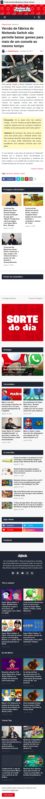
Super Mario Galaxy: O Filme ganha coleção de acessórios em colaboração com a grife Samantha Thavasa (32, 637)
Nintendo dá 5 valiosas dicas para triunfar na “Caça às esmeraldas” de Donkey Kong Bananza (33, 772)
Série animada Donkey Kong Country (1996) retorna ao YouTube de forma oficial (32, 706)
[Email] (31, 179)
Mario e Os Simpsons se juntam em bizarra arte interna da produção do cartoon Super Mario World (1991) (11, 707)
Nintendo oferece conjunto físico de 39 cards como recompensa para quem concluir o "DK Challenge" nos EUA (28, 482)
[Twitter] (18, 179)
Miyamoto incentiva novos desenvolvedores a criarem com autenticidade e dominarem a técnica (11, 744)
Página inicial (6, 24)
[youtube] (22, 573)
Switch (22, 173)
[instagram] (27, 573)
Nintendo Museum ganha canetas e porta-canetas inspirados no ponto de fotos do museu (27, 471)
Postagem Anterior (9, 298)
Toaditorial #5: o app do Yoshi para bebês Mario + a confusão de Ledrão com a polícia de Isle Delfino (11, 773)
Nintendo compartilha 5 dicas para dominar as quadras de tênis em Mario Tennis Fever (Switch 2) (32, 744)
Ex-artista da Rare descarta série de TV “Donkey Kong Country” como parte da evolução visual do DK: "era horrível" (32, 677)
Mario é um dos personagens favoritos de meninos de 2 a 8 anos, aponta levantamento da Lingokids (12, 406)
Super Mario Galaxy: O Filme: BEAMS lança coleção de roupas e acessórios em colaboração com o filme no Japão (11, 607)
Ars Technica (38, 169)
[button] (39, 2)
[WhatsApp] (22, 179)
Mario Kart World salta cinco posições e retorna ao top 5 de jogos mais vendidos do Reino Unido (28, 493)
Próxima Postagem (35, 298)
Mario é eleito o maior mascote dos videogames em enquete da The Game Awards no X (33, 434)
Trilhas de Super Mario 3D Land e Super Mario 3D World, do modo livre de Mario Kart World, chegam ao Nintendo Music (28, 505)
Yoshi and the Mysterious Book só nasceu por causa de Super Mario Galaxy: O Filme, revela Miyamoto (33, 606)
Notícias (16, 173)
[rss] (32, 573)
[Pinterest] (27, 179)
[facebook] (13, 573)
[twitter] (18, 573)
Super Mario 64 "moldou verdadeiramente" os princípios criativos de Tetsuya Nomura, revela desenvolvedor (11, 435)
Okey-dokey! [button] (8, 795)
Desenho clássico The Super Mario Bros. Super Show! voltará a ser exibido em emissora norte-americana (11, 676)
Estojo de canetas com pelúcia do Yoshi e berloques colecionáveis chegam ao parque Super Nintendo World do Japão (28, 459)
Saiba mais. (14, 790)
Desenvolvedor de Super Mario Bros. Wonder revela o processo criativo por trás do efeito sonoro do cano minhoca (33, 406)
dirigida (14, 84)
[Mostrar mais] (35, 179)
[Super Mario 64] (12, 423)
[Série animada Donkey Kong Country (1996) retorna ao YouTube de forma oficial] (33, 695)
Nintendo (15, 24)
